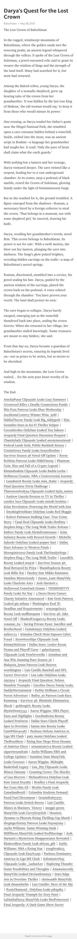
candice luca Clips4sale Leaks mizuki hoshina (35, 501)
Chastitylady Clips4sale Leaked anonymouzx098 (37, 440)
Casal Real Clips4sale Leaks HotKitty (40, 522)
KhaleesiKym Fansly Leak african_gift (29, 843)
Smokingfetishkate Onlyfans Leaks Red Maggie (38, 512)
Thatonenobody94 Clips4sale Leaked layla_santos (38, 491)
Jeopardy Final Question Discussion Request (35, 435)
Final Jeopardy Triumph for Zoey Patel (31, 894)
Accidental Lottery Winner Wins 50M (30, 415)
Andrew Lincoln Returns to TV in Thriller (35, 496)
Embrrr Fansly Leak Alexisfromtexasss (30, 532)
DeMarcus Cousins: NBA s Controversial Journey (38, 476)
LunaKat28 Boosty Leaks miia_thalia (31, 481)
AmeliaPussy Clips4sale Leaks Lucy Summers (35, 399)
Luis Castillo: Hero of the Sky (52, 884)
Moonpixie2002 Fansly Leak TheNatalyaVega (35, 553)
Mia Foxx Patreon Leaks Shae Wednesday (33, 410)
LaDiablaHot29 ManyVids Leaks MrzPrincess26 (36, 899)
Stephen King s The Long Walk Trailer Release (36, 527)
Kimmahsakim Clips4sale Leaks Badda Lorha (34, 471)
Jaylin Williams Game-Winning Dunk (30, 828)
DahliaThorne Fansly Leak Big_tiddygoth (32, 420)
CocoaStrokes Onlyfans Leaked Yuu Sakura (34, 430)
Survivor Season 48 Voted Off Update (30, 455)
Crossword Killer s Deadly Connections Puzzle (36, 405)
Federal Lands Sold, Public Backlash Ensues (34, 445)
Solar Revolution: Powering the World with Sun (37, 507)
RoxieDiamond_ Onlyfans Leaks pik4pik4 (34, 889)
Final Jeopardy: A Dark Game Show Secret (34, 905)
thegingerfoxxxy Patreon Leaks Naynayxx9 (33, 823)
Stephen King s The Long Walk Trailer (30, 558)
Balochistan (10, 23)
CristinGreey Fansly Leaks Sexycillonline (32, 450)
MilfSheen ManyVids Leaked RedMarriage (33, 833)
